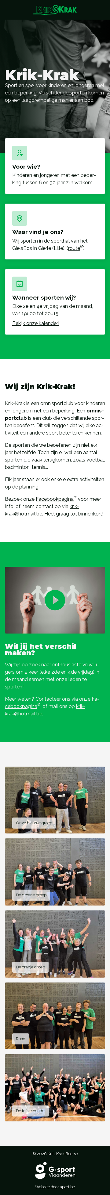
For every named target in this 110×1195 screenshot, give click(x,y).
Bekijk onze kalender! (35, 323)
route (74, 248)
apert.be (67, 1186)
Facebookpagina (55, 499)
